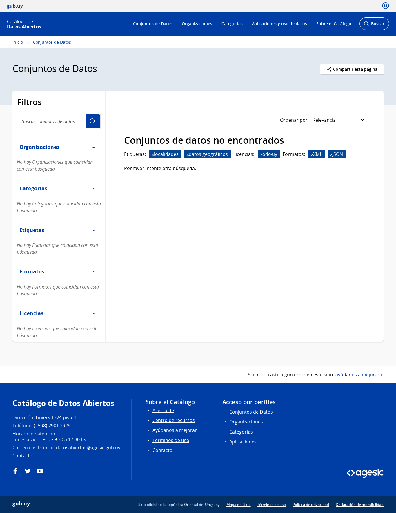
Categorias (232, 23)
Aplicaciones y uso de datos (279, 23)
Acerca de (163, 410)
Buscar (374, 25)
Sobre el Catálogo (333, 23)
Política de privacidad (311, 504)
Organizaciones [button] (39, 147)
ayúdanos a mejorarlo (359, 374)
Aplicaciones (243, 442)
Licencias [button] (31, 313)
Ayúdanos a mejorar (174, 430)
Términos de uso (170, 440)
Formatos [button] (31, 271)
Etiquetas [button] (31, 230)
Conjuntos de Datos (152, 23)
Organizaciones (197, 23)
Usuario (93, 121)
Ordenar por (294, 120)
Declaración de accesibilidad (360, 504)
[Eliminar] (153, 154)
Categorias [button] (33, 188)
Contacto (162, 450)
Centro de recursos (173, 420)
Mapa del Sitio (238, 504)
